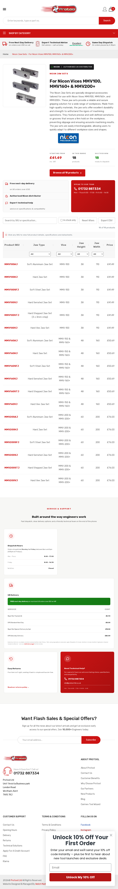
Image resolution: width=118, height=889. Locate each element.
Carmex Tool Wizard (90, 804)
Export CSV (106, 220)
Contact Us (86, 773)
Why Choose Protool (91, 783)
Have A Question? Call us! (26, 769)
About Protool (88, 768)
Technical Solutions (12, 845)
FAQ (5, 856)
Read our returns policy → (18, 687)
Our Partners (87, 788)
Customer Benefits (90, 778)
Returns (7, 840)
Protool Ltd (16, 880)
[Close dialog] (111, 835)
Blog (83, 799)
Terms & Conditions (51, 825)
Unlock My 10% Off (80, 877)
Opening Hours (10, 830)
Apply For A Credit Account (16, 851)
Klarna (6, 861)
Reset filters (88, 220)
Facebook (85, 825)
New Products (88, 794)
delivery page (29, 644)
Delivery (7, 835)
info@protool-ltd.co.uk (72, 683)
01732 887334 (89, 189)
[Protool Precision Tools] (59, 9)
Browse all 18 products (66, 172)
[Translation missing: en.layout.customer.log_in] (105, 9)
